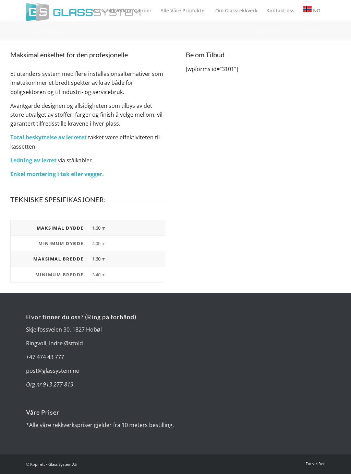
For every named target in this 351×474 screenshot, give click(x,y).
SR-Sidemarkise (44, 30)
